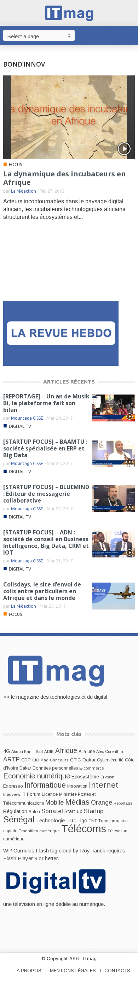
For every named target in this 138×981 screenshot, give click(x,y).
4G (6, 751)
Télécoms (83, 828)
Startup (93, 811)
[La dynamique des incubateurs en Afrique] (69, 117)
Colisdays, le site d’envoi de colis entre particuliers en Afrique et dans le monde (42, 591)
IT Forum (31, 794)
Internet (104, 784)
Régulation (15, 811)
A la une (87, 751)
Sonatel (52, 811)
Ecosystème (85, 776)
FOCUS (15, 164)
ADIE (49, 751)
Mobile (54, 802)
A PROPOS (29, 970)
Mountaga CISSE (27, 418)
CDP (26, 759)
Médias (77, 802)
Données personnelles (55, 768)
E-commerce (91, 768)
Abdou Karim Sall (27, 751)
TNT (93, 820)
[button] (131, 35)
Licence (50, 794)
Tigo (82, 820)
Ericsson (107, 777)
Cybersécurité (110, 760)
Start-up (73, 811)
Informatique (45, 785)
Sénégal (19, 819)
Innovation (77, 786)
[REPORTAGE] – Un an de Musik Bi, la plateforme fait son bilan (46, 403)
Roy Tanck (92, 850)
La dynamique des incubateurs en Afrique (64, 178)
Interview (11, 794)
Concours (59, 760)
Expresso (13, 786)
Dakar (25, 768)
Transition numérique (39, 831)
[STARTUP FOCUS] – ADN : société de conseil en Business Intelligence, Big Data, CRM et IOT (46, 542)
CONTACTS (117, 970)
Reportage (123, 803)
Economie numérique (36, 776)
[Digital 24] (61, 333)
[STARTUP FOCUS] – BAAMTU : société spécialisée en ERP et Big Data (45, 448)
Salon (34, 811)
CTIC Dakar (83, 759)
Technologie (50, 820)
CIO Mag (40, 760)
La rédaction (23, 191)
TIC (71, 820)
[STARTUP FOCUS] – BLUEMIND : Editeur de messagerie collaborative (46, 493)
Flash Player (18, 858)
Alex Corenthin (109, 751)
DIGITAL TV (20, 426)
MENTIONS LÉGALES (73, 970)
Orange (101, 802)
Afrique (66, 750)
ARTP (11, 759)
